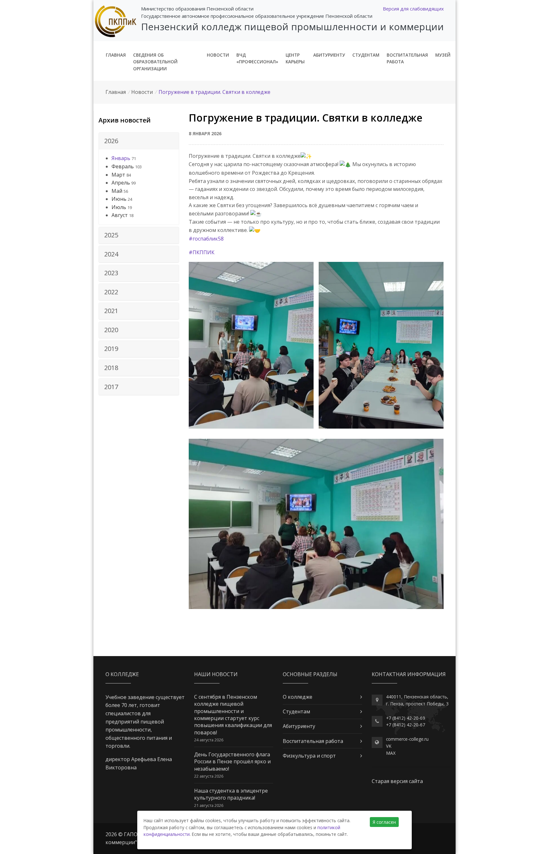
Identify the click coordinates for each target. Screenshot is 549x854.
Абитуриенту (329, 55)
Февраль (123, 166)
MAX (391, 753)
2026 (111, 140)
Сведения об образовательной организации (155, 62)
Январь (121, 158)
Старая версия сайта (397, 781)
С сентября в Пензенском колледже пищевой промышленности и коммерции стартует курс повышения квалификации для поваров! (233, 714)
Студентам (365, 55)
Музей (443, 55)
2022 (111, 292)
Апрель (121, 182)
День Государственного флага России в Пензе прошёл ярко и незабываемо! (232, 761)
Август (120, 215)
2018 (111, 367)
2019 (111, 348)
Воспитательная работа (407, 58)
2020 (111, 330)
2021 (111, 310)
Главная (116, 55)
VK (388, 746)
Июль (119, 207)
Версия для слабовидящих (413, 8)
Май (117, 190)
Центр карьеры (295, 58)
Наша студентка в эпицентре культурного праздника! (231, 794)
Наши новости (216, 674)
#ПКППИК (201, 252)
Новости (218, 55)
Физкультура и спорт (309, 755)
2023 (111, 273)
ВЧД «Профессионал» (257, 58)
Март (118, 174)
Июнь (119, 198)
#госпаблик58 (206, 238)
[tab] (139, 141)
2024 (111, 254)
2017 (111, 386)
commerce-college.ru (407, 739)
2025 (111, 235)
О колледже (297, 696)
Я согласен (384, 822)
